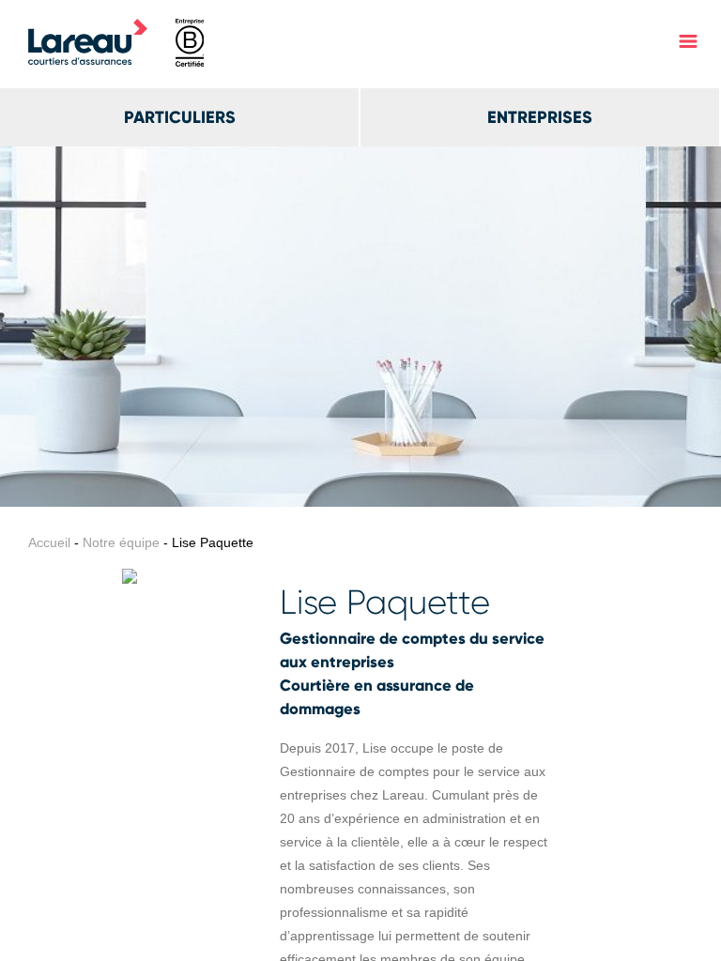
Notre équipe (121, 542)
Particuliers (180, 117)
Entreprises (539, 117)
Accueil (49, 542)
